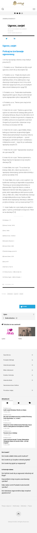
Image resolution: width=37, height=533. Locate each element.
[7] (16, 145)
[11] (32, 202)
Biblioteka (23, 506)
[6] (22, 125)
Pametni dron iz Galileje (10, 433)
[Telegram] (19, 13)
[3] (26, 87)
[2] (26, 70)
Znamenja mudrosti (9, 18)
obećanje (10, 294)
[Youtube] (17, 13)
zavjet (21, 294)
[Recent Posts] (7, 403)
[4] (29, 97)
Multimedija (16, 506)
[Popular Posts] (18, 403)
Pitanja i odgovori (6, 506)
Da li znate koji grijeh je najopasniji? (14, 463)
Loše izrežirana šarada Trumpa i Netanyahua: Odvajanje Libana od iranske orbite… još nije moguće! (16, 441)
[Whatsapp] (22, 13)
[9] (10, 162)
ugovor (16, 294)
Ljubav (3, 338)
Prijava (30, 506)
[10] (16, 175)
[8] (13, 152)
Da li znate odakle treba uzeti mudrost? (15, 456)
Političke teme (7, 408)
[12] (14, 212)
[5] (9, 105)
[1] (9, 62)
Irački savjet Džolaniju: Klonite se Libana (14, 410)
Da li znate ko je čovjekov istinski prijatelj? (16, 460)
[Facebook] (15, 13)
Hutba (20, 338)
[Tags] (29, 403)
